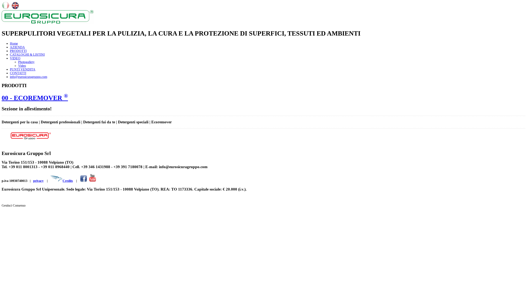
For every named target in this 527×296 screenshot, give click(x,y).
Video (22, 65)
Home (14, 43)
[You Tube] (92, 181)
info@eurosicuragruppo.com (28, 77)
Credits (68, 181)
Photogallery (26, 62)
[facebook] (83, 181)
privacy (38, 181)
